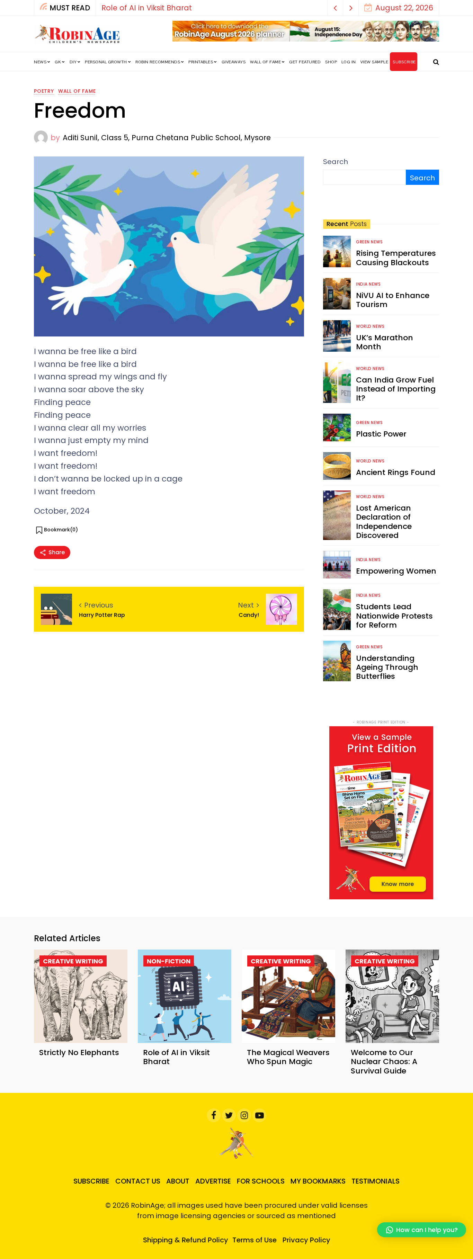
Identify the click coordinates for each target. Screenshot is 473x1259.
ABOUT (177, 1181)
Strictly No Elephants (79, 1052)
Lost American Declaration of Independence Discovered (384, 522)
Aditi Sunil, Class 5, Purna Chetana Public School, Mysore (167, 138)
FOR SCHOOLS (261, 1181)
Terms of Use (254, 1240)
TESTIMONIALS (375, 1181)
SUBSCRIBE (404, 62)
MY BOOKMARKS (318, 1181)
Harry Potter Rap (102, 615)
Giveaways (234, 62)
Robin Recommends (157, 62)
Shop (331, 62)
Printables (200, 62)
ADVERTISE (213, 1181)
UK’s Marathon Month (384, 342)
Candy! (249, 615)
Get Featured (305, 62)
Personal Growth (106, 62)
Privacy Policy (306, 1240)
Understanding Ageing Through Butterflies (387, 667)
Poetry (44, 91)
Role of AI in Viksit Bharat (146, 8)
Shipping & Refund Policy (185, 1240)
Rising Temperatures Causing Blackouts (396, 258)
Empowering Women (396, 571)
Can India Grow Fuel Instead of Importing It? (396, 389)
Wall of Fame (265, 62)
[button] (335, 8)
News (40, 62)
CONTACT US (137, 1181)
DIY (73, 62)
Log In (348, 62)
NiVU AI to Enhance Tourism (392, 300)
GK (58, 62)
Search (335, 162)
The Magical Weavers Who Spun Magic (288, 1057)
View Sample (374, 62)
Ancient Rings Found (395, 472)
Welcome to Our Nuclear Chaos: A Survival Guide (384, 1061)
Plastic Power (381, 434)
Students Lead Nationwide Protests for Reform (394, 615)
